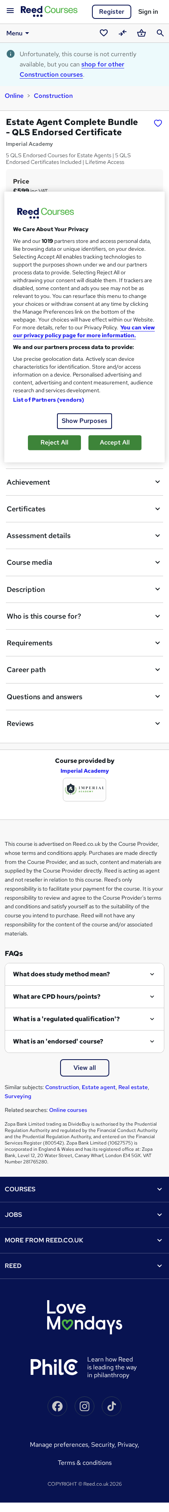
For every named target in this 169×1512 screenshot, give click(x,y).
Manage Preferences (59, 1444)
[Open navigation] (10, 11)
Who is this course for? (44, 616)
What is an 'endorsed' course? (58, 1041)
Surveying (18, 1096)
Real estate (133, 1087)
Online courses (68, 1109)
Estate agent (99, 1087)
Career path (26, 669)
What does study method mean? (61, 974)
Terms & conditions (85, 1463)
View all (84, 1068)
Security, (104, 1444)
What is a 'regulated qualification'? (66, 1019)
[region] (84, 326)
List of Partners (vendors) (48, 399)
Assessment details (39, 535)
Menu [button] (14, 33)
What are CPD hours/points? (57, 996)
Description (26, 589)
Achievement (28, 482)
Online (14, 96)
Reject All (54, 442)
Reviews (20, 723)
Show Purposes (84, 421)
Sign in (148, 11)
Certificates (26, 508)
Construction (53, 96)
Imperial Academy (85, 770)
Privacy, (128, 1444)
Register (111, 11)
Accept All (115, 442)
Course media (29, 562)
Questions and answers (45, 696)
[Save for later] (158, 123)
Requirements (30, 642)
